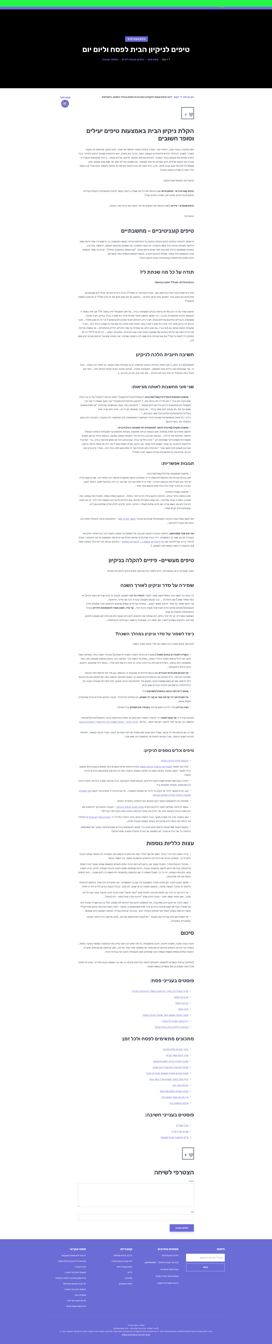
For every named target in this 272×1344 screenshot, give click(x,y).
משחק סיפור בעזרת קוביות (167, 1276)
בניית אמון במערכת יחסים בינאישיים (71, 1278)
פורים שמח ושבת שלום (76, 1306)
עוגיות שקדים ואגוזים (169, 1269)
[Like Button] (191, 114)
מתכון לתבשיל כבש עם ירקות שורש (170, 1067)
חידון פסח (183, 1009)
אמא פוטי (153, 59)
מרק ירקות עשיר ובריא (177, 1055)
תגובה (191, 1181)
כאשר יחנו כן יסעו (127, 518)
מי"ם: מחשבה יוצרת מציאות (174, 1137)
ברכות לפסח (181, 1003)
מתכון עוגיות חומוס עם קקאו (174, 1091)
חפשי (205, 1267)
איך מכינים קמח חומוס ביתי (174, 1097)
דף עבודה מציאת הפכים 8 (74, 1283)
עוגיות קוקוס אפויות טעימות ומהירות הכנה (167, 1073)
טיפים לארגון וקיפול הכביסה (130, 806)
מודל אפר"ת (182, 1125)
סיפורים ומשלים (125, 1283)
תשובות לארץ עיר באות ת (75, 1289)
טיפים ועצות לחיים (136, 39)
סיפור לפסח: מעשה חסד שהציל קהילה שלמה (165, 1015)
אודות (148, 1334)
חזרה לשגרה (80, 1267)
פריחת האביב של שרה (76, 1300)
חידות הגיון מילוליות (170, 1255)
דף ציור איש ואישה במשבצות (74, 1255)
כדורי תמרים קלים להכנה (175, 1049)
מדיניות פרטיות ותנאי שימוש (133, 1334)
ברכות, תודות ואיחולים (123, 1255)
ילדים (130, 1272)
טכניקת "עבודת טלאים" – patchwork (161, 1262)
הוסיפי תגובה (110, 59)
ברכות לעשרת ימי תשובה (167, 1283)
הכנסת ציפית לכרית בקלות (174, 760)
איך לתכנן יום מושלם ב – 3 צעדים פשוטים (143, 541)
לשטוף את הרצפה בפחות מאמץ (156, 766)
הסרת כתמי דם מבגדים (98, 817)
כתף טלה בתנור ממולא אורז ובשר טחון (168, 1079)
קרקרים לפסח (181, 997)
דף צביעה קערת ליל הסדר (175, 1021)
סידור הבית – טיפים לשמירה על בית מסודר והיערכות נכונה (108, 721)
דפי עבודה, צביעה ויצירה (122, 1261)
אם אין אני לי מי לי (179, 1131)
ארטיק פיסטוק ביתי (178, 1103)
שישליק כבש (80, 1295)
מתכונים (128, 1278)
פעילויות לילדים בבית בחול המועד (171, 1027)
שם (192, 1212)
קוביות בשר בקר (180, 1085)
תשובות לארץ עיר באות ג (75, 1272)
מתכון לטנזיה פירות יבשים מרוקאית (170, 1061)
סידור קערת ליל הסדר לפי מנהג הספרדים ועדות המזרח (160, 991)
